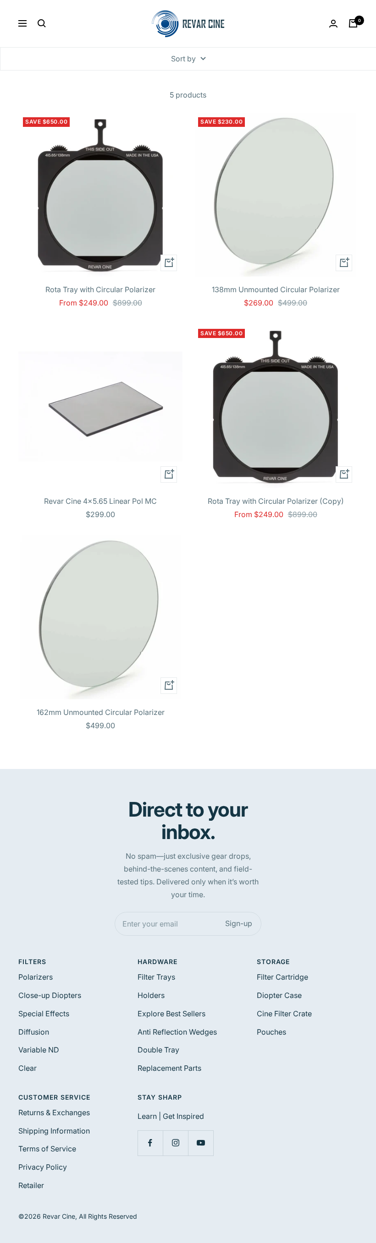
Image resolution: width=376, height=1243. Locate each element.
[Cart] (353, 23)
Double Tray (158, 1049)
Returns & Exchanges (54, 1112)
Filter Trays (156, 976)
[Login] (333, 23)
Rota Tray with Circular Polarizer (100, 289)
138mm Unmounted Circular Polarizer (276, 289)
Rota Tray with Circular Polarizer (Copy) (276, 501)
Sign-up (238, 923)
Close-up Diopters (49, 995)
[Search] (42, 23)
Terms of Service (47, 1148)
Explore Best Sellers (171, 1013)
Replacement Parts (169, 1068)
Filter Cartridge (282, 976)
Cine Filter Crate (284, 1013)
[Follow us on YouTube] (200, 1143)
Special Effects (43, 1013)
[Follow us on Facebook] (150, 1143)
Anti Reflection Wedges (177, 1031)
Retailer (31, 1185)
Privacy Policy (42, 1167)
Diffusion (33, 1031)
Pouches (271, 1031)
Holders (151, 995)
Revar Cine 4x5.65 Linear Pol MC (100, 501)
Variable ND (38, 1049)
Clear (27, 1068)
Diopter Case (279, 995)
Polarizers (35, 976)
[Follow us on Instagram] (175, 1143)
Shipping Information (54, 1130)
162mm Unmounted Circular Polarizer (101, 712)
